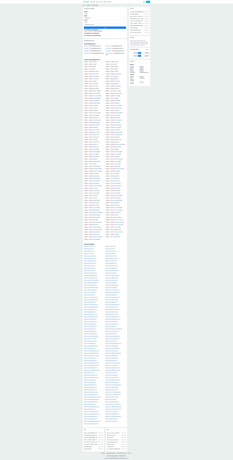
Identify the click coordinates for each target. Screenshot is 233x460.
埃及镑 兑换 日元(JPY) (110, 248)
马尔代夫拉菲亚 (116, 210)
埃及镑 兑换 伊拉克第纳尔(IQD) (112, 382)
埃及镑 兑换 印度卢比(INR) (111, 260)
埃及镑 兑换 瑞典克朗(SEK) (111, 268)
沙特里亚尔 (115, 127)
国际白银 (141, 76)
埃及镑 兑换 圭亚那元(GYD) (90, 380)
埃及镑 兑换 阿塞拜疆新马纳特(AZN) (113, 353)
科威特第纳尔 (117, 112)
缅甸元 (114, 149)
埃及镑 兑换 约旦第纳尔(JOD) (90, 326)
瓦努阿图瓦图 (115, 229)
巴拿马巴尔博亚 (95, 95)
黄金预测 (141, 71)
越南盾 (114, 142)
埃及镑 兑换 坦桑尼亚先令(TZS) (91, 316)
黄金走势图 (132, 72)
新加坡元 (94, 71)
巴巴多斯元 (116, 161)
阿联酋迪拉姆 (95, 161)
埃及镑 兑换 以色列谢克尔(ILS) (112, 324)
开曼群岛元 (94, 205)
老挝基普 (94, 117)
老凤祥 (139, 42)
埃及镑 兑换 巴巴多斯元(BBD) (111, 346)
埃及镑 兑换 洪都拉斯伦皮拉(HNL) (112, 380)
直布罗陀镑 (115, 190)
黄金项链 (146, 42)
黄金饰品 (138, 43)
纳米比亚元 (115, 212)
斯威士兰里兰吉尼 (117, 219)
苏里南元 (93, 219)
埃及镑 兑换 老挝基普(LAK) (90, 302)
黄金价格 (132, 66)
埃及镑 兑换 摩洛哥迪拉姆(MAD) (112, 309)
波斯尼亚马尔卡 (95, 171)
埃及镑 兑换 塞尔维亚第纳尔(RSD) (91, 399)
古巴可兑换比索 (113, 178)
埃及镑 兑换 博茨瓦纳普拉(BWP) (91, 287)
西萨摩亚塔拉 (94, 232)
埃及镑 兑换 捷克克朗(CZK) (111, 295)
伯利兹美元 (94, 176)
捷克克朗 (115, 110)
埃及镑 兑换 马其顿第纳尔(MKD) (91, 394)
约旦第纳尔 (94, 142)
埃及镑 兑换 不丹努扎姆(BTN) (111, 358)
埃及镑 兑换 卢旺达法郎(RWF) (90, 333)
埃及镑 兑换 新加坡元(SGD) (90, 256)
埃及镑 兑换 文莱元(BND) (111, 341)
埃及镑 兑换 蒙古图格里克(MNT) (91, 307)
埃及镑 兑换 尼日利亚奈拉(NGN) (112, 367)
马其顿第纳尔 (93, 210)
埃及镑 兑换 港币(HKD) (89, 251)
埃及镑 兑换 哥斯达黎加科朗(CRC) (91, 363)
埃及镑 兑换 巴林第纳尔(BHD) (112, 278)
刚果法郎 (115, 176)
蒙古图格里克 (94, 122)
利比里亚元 (114, 205)
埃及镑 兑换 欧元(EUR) (89, 248)
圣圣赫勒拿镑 (95, 217)
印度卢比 (113, 76)
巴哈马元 (94, 173)
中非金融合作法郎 (116, 232)
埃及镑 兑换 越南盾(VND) (111, 326)
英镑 (114, 69)
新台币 (113, 71)
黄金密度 (135, 42)
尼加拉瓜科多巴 (116, 151)
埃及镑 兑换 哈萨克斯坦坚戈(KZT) (112, 292)
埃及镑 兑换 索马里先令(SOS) (111, 314)
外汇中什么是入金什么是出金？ (113, 439)
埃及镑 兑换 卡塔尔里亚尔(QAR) (91, 297)
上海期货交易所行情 (144, 72)
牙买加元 (92, 139)
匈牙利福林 (114, 137)
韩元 (114, 66)
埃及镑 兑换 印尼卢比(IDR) (90, 270)
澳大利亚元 (116, 74)
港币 (92, 66)
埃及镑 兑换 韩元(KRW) (110, 251)
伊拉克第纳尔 (115, 198)
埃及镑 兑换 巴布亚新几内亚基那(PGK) (113, 329)
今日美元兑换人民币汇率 (121, 453)
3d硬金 (142, 40)
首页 (91, 1)
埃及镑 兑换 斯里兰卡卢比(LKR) (91, 314)
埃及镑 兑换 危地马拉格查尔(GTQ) (112, 319)
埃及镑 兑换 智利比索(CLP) (90, 329)
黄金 (94, 1)
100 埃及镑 (86, 48)
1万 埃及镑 (86, 50)
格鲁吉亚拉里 (94, 190)
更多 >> (147, 49)
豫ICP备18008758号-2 (123, 458)
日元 (113, 64)
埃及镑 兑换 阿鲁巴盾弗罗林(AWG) (91, 353)
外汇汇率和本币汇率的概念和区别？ (114, 448)
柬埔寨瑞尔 (93, 202)
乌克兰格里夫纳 (94, 227)
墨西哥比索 (115, 86)
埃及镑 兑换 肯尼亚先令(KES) (111, 299)
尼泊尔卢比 (93, 154)
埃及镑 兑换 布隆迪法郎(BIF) (111, 355)
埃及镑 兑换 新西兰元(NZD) (111, 265)
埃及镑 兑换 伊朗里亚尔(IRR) (90, 384)
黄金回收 (141, 69)
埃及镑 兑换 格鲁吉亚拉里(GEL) (91, 375)
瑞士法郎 (94, 78)
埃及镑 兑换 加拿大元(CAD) (90, 258)
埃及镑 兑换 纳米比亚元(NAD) (112, 397)
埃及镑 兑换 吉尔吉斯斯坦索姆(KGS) (113, 384)
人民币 (92, 61)
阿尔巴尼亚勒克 (115, 163)
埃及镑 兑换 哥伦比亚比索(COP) (112, 290)
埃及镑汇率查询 (94, 5)
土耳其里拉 (93, 134)
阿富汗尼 (92, 163)
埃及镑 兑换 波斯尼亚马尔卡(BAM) (91, 355)
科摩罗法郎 (114, 202)
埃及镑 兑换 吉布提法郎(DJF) (111, 365)
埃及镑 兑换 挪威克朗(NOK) (90, 312)
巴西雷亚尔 (93, 76)
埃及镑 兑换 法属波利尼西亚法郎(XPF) (92, 421)
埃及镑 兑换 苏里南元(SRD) (90, 404)
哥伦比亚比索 (116, 105)
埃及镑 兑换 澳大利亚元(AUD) (112, 258)
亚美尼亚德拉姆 (94, 166)
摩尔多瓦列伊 (94, 207)
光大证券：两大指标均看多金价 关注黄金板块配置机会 (91, 432)
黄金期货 (146, 43)
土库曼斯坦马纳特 (117, 222)
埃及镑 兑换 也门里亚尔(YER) (111, 421)
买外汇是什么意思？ (111, 444)
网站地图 (116, 458)
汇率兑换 (141, 82)
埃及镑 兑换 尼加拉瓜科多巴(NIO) (112, 336)
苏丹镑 (114, 215)
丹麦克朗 (115, 103)
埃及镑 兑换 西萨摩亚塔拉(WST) (91, 416)
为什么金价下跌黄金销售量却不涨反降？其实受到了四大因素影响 (91, 437)
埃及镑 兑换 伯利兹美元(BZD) (90, 360)
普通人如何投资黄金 (88, 448)
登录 (144, 1)
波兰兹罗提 (94, 100)
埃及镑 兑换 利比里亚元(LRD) (111, 389)
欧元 (93, 64)
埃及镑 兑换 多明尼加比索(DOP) (91, 367)
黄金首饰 (131, 40)
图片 (110, 1)
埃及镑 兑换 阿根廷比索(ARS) (90, 273)
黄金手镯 (131, 42)
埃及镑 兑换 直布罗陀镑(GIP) (111, 375)
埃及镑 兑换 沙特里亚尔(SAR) (111, 312)
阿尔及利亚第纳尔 (116, 159)
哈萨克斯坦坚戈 (115, 108)
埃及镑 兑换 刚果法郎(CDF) (111, 360)
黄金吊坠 (143, 45)
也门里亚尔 (114, 236)
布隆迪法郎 (115, 171)
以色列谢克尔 (116, 139)
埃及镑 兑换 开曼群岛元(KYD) (90, 389)
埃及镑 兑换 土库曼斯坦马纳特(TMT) (113, 406)
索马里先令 (114, 129)
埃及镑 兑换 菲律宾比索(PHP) (90, 290)
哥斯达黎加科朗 (94, 178)
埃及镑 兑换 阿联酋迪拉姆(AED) (91, 346)
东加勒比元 (94, 234)
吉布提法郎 (114, 180)
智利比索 (93, 144)
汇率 (102, 1)
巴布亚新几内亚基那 (118, 144)
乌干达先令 (115, 227)
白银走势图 (142, 78)
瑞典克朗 (114, 83)
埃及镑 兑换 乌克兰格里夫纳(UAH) (91, 411)
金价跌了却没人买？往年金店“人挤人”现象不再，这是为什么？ (91, 442)
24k (140, 45)
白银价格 (132, 76)
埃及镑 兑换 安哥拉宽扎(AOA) (111, 350)
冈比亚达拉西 (93, 193)
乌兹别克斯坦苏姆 (96, 229)
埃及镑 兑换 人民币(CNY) (89, 246)
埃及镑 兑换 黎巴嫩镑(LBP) (111, 302)
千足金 (135, 40)
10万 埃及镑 (108, 50)
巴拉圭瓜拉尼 (95, 93)
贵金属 (134, 45)
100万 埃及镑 (87, 53)
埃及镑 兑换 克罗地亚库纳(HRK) (91, 299)
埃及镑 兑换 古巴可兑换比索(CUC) (113, 363)
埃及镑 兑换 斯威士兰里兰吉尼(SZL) (113, 404)
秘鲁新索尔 (94, 125)
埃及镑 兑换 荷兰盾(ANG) (89, 295)
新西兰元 (115, 81)
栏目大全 (130, 453)
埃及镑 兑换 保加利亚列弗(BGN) (91, 282)
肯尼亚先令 (114, 115)
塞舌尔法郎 (93, 156)
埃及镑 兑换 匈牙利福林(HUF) (111, 321)
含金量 (135, 43)
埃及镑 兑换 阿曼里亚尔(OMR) (90, 275)
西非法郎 (114, 234)
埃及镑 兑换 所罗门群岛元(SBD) (112, 338)
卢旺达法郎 (93, 149)
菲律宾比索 (93, 105)
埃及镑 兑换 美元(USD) (110, 246)
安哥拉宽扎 (115, 166)
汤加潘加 (94, 224)
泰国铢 (113, 78)
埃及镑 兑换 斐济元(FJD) (89, 372)
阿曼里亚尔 (95, 91)
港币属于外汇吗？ (110, 437)
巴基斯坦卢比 (115, 91)
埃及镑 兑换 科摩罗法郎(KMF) (111, 387)
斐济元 (93, 188)
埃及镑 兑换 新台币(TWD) (111, 256)
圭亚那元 (92, 195)
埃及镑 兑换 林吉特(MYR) (111, 273)
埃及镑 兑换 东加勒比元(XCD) (90, 419)
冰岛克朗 (114, 98)
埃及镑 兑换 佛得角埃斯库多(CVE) (91, 365)
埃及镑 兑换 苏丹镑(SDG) (111, 399)
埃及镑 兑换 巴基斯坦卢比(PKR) (112, 275)
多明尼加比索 (93, 183)
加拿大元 (94, 74)
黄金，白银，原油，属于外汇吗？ (113, 432)
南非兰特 (93, 83)
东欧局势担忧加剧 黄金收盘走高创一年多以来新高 (91, 435)
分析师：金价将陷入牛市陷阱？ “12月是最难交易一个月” (91, 439)
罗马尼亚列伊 (95, 120)
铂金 (97, 1)
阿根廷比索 (93, 88)
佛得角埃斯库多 (93, 180)
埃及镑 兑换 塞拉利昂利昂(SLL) (112, 401)
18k (144, 40)
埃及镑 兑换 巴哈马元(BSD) (90, 358)
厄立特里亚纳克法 (95, 185)
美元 (114, 61)
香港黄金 (141, 68)
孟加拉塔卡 (114, 122)
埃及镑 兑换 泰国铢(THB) (110, 263)
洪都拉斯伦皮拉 (116, 195)
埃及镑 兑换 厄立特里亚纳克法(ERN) (92, 370)
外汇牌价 (132, 83)
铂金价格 (141, 66)
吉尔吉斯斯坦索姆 (116, 200)
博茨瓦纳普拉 (94, 103)
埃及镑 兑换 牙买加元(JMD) (90, 324)
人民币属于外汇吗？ (111, 446)
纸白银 (131, 78)
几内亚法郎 (115, 193)
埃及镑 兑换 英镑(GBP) (110, 253)
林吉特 (114, 88)
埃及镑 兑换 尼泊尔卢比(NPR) (90, 338)
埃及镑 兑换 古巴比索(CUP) (90, 292)
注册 (148, 1)
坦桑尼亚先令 (94, 132)
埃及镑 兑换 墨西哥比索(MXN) (112, 270)
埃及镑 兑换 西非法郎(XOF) (111, 419)
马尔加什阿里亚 (116, 207)
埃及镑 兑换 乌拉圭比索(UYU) (90, 321)
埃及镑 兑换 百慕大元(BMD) (111, 280)
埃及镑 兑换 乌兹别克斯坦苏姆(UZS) (92, 414)
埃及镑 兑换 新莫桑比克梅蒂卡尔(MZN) (92, 397)
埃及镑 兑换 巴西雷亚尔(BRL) (90, 260)
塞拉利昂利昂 (116, 217)
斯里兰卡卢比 (94, 129)
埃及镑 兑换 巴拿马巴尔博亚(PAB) (91, 280)
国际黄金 (132, 68)
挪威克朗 (93, 127)
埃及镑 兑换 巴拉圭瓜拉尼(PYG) (91, 278)
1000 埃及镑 (108, 48)
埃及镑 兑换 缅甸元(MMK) (111, 333)
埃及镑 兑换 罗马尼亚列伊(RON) (91, 304)
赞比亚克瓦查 (94, 239)
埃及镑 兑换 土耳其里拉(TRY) (90, 319)
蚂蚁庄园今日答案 (111, 453)
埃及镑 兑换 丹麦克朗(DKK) (111, 287)
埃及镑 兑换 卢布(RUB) (89, 253)
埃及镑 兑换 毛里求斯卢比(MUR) (112, 304)
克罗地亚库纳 (93, 115)
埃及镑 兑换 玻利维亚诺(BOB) (111, 285)
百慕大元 (115, 95)
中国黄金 (138, 40)
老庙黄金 (142, 43)
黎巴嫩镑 (116, 117)
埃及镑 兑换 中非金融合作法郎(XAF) (113, 416)
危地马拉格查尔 (116, 134)
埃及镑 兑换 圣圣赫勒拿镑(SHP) (91, 401)
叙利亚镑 (93, 159)
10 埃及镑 (107, 46)
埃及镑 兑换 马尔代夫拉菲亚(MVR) (113, 394)
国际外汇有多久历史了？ (111, 435)
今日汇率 (132, 82)
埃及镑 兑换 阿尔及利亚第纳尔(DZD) (113, 343)
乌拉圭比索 (93, 137)
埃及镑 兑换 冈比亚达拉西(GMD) (91, 377)
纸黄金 (131, 69)
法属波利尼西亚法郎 (95, 236)
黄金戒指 (142, 42)
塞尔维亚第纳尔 (94, 215)
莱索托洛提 (93, 146)
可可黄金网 (86, 2)
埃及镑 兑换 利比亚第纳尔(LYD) (112, 331)
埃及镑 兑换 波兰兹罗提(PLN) (90, 285)
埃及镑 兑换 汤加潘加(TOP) (90, 409)
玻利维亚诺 (115, 100)
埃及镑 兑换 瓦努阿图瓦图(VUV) (112, 414)
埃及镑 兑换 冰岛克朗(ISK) (111, 282)
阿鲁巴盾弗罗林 (95, 168)
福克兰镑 (115, 188)
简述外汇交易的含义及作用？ (112, 442)
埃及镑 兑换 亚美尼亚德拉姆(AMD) (91, 350)
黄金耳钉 (131, 43)
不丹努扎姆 (114, 173)
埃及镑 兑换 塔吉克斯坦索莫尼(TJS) (92, 406)
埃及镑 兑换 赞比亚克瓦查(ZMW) (91, 423)
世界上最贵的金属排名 (88, 446)
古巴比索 (93, 108)
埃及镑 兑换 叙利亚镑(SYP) (90, 343)
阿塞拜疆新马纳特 (117, 168)
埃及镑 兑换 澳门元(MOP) (89, 265)
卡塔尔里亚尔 (95, 112)
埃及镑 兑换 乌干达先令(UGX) (112, 411)
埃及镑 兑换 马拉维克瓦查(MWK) (91, 336)
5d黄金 (137, 45)
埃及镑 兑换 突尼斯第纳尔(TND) (112, 316)
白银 (99, 1)
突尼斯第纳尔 (116, 132)
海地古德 (92, 198)
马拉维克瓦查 (94, 151)
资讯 (105, 1)
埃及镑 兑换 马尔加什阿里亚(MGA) (113, 392)
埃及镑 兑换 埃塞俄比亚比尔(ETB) (112, 370)
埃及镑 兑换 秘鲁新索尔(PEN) (90, 309)
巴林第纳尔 (116, 93)
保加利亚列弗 (95, 98)
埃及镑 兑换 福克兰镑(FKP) (111, 372)
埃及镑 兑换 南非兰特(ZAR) (90, 268)
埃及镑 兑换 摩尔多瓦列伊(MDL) (91, 392)
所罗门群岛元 (116, 154)
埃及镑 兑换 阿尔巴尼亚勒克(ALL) (112, 348)
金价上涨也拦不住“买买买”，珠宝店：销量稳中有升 (91, 444)
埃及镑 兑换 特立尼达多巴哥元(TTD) (113, 409)
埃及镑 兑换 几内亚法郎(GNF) (111, 377)
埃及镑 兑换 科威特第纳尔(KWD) (112, 297)
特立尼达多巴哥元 (117, 224)
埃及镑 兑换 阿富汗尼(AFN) (90, 348)
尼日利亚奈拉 (115, 183)
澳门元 (92, 81)
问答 (107, 1)
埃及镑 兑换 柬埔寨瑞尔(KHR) (90, 387)
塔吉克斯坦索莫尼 (95, 222)
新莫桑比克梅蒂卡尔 (95, 212)
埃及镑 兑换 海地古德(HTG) (90, 382)
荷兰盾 (93, 110)
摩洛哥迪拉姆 (116, 125)
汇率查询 (88, 5)
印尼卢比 (94, 86)
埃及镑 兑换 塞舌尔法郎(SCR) (90, 341)
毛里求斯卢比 (116, 120)
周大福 (131, 45)
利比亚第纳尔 (116, 146)
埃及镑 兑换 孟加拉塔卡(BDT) (111, 307)
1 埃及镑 (85, 46)
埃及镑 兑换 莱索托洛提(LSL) (90, 331)
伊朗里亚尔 (95, 200)
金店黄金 (132, 71)
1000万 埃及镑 (108, 53)
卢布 (92, 69)
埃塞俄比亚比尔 (115, 185)
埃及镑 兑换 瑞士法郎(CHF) (90, 263)
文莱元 (115, 156)
